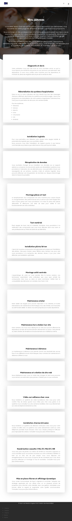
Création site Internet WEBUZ (46, 503)
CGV (37, 503)
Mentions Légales (30, 503)
